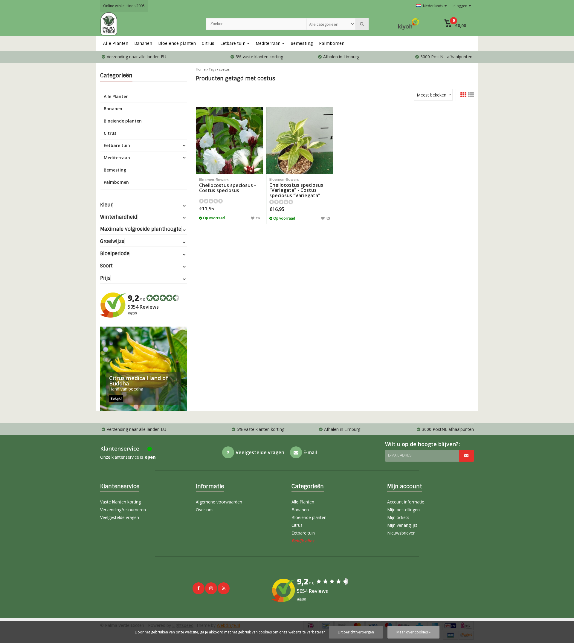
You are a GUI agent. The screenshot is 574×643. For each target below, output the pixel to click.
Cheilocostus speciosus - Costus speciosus (227, 185)
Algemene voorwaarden (219, 502)
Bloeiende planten (177, 43)
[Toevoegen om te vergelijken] (258, 217)
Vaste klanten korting (120, 502)
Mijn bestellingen (403, 509)
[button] (455, 24)
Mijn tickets (398, 517)
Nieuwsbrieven (401, 533)
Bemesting (302, 43)
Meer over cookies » (413, 632)
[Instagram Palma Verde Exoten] (211, 588)
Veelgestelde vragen (119, 517)
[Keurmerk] (409, 24)
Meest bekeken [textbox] (431, 95)
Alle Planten (115, 43)
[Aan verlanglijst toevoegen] (252, 217)
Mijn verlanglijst (402, 525)
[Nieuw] (224, 588)
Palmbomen (331, 43)
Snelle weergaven (229, 165)
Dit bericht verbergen (356, 632)
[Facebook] (198, 588)
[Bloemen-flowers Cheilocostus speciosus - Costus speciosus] (229, 140)
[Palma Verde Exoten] (147, 24)
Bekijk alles (302, 541)
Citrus (208, 43)
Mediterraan (268, 43)
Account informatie (405, 502)
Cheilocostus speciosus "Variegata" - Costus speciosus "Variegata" (296, 188)
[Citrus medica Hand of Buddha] (143, 369)
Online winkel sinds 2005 (124, 5)
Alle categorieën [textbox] (323, 24)
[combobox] (330, 24)
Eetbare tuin (232, 43)
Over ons (204, 509)
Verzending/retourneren (123, 509)
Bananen (143, 43)
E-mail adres (399, 455)
